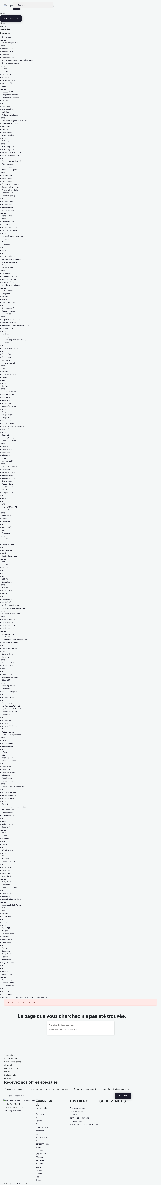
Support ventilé (7, 475)
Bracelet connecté (9, 795)
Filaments (5, 337)
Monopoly (5, 991)
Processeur (5, 534)
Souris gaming (7, 178)
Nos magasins (18, 997)
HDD (3, 573)
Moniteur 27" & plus (9, 712)
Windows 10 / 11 (8, 106)
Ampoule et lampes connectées (14, 807)
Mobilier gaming (7, 211)
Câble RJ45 (6, 893)
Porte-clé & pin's (8, 939)
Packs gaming (7, 181)
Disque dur (5, 568)
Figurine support (8, 934)
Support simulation (9, 222)
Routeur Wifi (6, 870)
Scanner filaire (7, 666)
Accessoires (6, 296)
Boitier (3, 499)
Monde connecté (7, 782)
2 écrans (5, 755)
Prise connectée (8, 810)
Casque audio (7, 412)
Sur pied (5, 740)
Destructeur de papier (10, 677)
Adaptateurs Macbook (10, 98)
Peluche (5, 931)
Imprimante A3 (7, 622)
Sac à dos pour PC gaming (12, 152)
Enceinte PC (6, 397)
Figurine (4, 923)
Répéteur (5, 859)
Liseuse (4, 377)
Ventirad (5, 588)
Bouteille (5, 971)
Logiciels (4, 101)
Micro (4, 458)
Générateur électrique (10, 124)
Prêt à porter (5, 943)
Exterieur (5, 836)
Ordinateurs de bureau (9, 64)
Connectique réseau (8, 889)
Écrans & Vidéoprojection (10, 693)
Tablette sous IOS (7, 364)
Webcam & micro (8, 484)
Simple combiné (8, 308)
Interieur (5, 833)
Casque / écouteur (8, 407)
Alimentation (5, 511)
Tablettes (4, 344)
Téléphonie (5, 246)
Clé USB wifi (6, 602)
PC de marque (7, 164)
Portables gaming (8, 57)
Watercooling (7, 591)
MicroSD (5, 299)
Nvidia (4, 553)
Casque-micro (7, 415)
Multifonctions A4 (8, 619)
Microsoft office (8, 109)
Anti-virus (5, 112)
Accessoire (6, 360)
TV (3, 729)
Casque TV (6, 418)
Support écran (7, 207)
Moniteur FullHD (7, 698)
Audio (3, 381)
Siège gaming (7, 216)
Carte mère (5, 522)
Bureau (4, 219)
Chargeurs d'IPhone (9, 276)
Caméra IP (5, 828)
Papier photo (7, 674)
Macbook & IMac (8, 92)
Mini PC (4, 69)
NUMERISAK (5, 997)
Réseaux (4, 845)
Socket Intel (6, 530)
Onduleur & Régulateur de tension (15, 121)
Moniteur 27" (6, 723)
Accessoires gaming (9, 167)
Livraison (74, 1114)
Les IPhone (6, 273)
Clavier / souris (7, 481)
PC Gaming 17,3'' (8, 150)
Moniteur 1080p (8, 201)
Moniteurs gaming (7, 197)
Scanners (4, 658)
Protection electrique (9, 116)
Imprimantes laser (7, 629)
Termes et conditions (79, 1118)
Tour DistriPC (7, 72)
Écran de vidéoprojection (10, 736)
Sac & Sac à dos (8, 954)
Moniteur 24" (7, 720)
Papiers (3, 669)
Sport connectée (8, 813)
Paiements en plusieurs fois (37, 997)
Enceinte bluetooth (9, 392)
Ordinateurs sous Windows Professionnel (17, 60)
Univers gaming (7, 136)
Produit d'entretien (9, 80)
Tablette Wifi (6, 354)
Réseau (3, 594)
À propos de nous (78, 1108)
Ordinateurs (5, 38)
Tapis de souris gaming (10, 184)
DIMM (4, 562)
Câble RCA (6, 452)
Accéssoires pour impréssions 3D (14, 340)
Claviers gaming (8, 175)
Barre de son (6, 400)
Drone (4, 908)
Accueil (39, 1173)
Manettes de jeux (8, 193)
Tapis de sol (6, 224)
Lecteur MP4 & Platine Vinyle (13, 426)
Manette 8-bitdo (8, 983)
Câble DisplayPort (8, 772)
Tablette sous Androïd (9, 349)
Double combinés (8, 311)
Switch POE (6, 885)
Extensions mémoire (9, 262)
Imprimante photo (8, 625)
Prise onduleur (7, 126)
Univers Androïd (7, 251)
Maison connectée (8, 799)
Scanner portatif (8, 663)
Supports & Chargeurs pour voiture (15, 325)
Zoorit (19, 1183)
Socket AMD (6, 527)
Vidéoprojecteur (8, 732)
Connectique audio (8, 442)
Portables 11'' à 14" (9, 49)
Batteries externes (9, 322)
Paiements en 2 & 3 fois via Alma (84, 1124)
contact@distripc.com (13, 1110)
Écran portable (7, 703)
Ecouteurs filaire (8, 423)
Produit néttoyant (8, 778)
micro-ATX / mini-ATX (10, 507)
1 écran (4, 752)
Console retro (7, 980)
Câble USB (5, 681)
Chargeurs (6, 265)
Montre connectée (9, 792)
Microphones (7, 239)
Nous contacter (77, 1121)
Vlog (3, 911)
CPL (3, 856)
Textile (4, 948)
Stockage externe (8, 472)
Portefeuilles (6, 960)
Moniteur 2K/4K (8, 204)
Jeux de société (7, 987)
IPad (3, 369)
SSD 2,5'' (5, 576)
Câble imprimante (8, 686)
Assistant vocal (7, 824)
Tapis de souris (7, 487)
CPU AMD (5, 542)
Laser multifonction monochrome (14, 640)
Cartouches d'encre (9, 648)
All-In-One (5, 77)
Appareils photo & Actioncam (13, 905)
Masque (5, 957)
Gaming (5, 519)
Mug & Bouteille (7, 964)
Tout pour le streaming (9, 231)
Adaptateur (6, 455)
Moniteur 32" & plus (9, 726)
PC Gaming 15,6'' (8, 147)
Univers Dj (4, 430)
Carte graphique (7, 545)
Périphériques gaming (9, 171)
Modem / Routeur (7, 863)
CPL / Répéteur (6, 851)
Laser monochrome (9, 634)
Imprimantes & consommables (12, 609)
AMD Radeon (7, 550)
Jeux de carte (7, 994)
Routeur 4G (6, 873)
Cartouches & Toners (9, 643)
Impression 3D (6, 329)
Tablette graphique (9, 374)
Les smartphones (8, 256)
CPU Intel (5, 539)
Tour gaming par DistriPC (11, 161)
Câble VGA (6, 769)
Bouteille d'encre (8, 654)
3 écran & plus (7, 758)
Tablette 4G (6, 357)
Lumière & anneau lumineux (12, 236)
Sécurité (5, 804)
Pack (4, 242)
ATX (3, 504)
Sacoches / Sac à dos (10, 467)
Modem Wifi (6, 867)
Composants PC (7, 494)
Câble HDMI (6, 766)
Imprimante (6, 334)
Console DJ (6, 435)
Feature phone (7, 291)
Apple (3, 87)
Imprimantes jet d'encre (10, 615)
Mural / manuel (7, 743)
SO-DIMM (5, 565)
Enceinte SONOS (8, 395)
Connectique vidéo (8, 762)
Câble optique (7, 449)
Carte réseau (7, 599)
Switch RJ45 (5, 877)
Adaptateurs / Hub (9, 478)
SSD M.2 (5, 579)
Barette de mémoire (8, 557)
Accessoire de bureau (10, 227)
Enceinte (4, 387)
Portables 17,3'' (7, 54)
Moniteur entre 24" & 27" (11, 709)
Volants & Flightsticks (10, 190)
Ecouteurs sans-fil (8, 421)
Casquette (6, 951)
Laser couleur (7, 637)
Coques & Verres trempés (11, 320)
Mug (3, 968)
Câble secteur (7, 132)
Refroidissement (7, 583)
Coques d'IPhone (8, 282)
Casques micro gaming (10, 187)
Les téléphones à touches (10, 286)
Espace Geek (6, 917)
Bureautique (6, 516)
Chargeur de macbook (10, 95)
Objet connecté (7, 816)
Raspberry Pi (7, 83)
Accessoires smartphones (11, 259)
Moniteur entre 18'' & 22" (11, 706)
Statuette (5, 937)
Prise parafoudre (8, 129)
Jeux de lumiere (8, 438)
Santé (4, 821)
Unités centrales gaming (10, 156)
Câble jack (6, 446)
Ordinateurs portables (9, 44)
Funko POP (6, 928)
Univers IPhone (6, 269)
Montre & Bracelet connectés (12, 788)
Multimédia (6, 839)
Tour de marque (8, 75)
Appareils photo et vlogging (11, 900)
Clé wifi (4, 490)
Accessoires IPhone (9, 279)
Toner (4, 651)
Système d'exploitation (10, 605)
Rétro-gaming (6, 975)
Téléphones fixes (7, 303)
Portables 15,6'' (8, 51)
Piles (3, 841)
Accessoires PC (7, 462)
